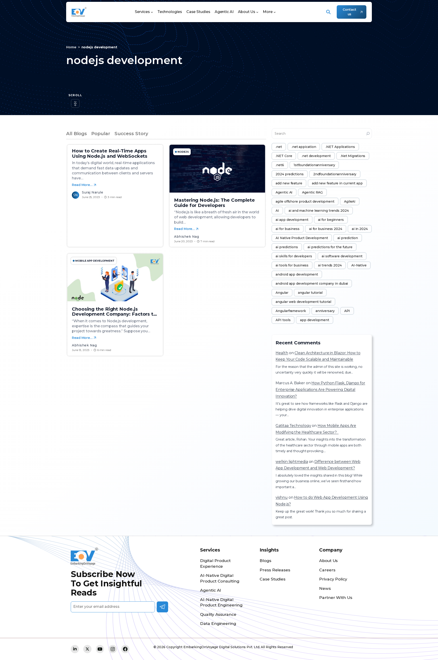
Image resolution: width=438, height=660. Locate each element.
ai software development (342, 256)
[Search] (368, 133)
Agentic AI (284, 192)
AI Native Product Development (302, 238)
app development (314, 320)
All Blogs (76, 133)
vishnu (281, 497)
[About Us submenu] (257, 12)
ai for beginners (331, 220)
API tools (283, 320)
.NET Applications (340, 147)
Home (71, 47)
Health (282, 353)
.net (279, 147)
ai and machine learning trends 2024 (319, 211)
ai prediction (347, 238)
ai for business (288, 229)
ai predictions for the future (330, 247)
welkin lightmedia (292, 461)
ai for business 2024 (325, 229)
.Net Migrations (352, 156)
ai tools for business (292, 265)
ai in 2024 (360, 229)
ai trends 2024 (330, 265)
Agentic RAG (312, 192)
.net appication (304, 147)
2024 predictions (289, 174)
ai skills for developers (294, 256)
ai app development (292, 220)
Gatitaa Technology (293, 425)
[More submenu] (275, 12)
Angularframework (291, 311)
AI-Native (359, 265)
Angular (282, 293)
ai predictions (287, 247)
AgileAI (349, 201)
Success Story (131, 133)
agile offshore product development (305, 201)
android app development (297, 274)
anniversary (325, 311)
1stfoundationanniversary (314, 165)
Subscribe (162, 606)
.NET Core (284, 156)
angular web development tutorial (303, 302)
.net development (316, 156)
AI (277, 211)
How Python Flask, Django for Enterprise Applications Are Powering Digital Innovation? (320, 389)
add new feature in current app (337, 183)
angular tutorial (310, 293)
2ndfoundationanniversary (335, 174)
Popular (100, 133)
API (347, 311)
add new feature (289, 183)
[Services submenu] (152, 12)
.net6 (280, 165)
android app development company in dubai (312, 283)
